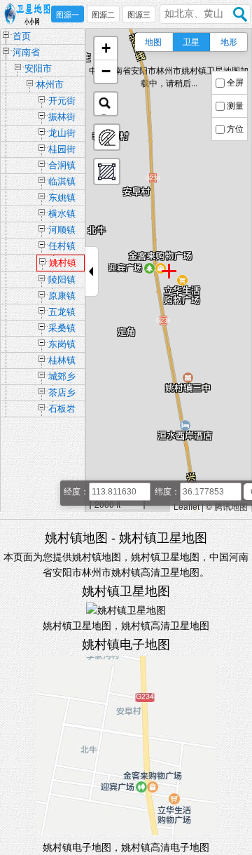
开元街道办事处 (62, 102)
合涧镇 (62, 165)
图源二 (103, 15)
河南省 (26, 52)
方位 (235, 129)
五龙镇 (62, 312)
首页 (22, 36)
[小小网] (30, 14)
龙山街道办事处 (62, 134)
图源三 (138, 15)
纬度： (167, 492)
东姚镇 (62, 197)
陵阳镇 (62, 279)
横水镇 (62, 213)
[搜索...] (105, 104)
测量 (235, 106)
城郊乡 (62, 376)
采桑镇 (62, 328)
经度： (76, 492)
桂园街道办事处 (62, 150)
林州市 (50, 84)
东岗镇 (62, 344)
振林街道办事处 (62, 118)
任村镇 (62, 246)
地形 (228, 42)
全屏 (235, 83)
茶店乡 (62, 392)
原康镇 (62, 295)
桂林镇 (62, 360)
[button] (105, 48)
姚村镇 (62, 262)
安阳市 (38, 68)
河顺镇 (62, 229)
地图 (153, 42)
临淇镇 (62, 181)
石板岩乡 (62, 410)
